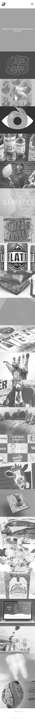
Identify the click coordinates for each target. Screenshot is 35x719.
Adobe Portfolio (21, 718)
